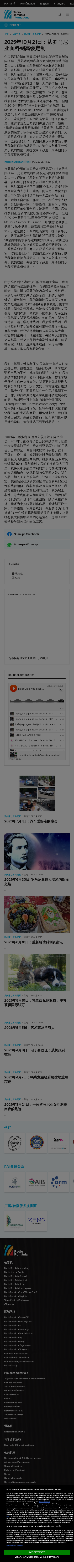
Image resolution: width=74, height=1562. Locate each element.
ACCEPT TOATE (37, 1552)
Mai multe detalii (44, 1502)
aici (8, 1516)
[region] (37, 1523)
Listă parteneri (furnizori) (15, 1545)
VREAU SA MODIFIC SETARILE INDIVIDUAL (37, 1557)
